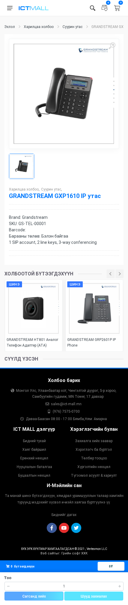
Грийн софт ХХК (74, 553)
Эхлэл (9, 27)
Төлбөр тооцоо (94, 458)
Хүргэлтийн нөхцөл (93, 467)
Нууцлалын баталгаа (34, 467)
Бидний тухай (34, 441)
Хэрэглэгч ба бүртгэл (94, 449)
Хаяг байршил (34, 449)
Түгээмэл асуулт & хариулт (94, 475)
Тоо (7, 578)
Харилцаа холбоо (39, 27)
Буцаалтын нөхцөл (34, 475)
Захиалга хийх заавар (94, 441)
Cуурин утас (72, 27)
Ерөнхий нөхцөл (34, 458)
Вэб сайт (47, 553)
